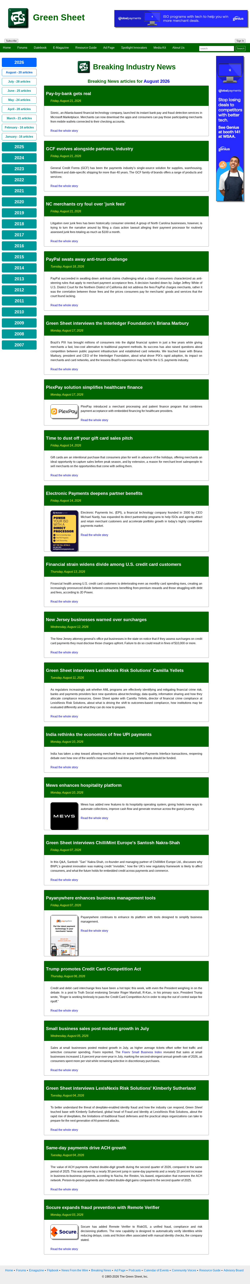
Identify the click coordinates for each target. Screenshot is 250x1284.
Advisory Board (234, 1270)
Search (240, 48)
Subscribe (11, 40)
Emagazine (36, 1270)
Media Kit (160, 47)
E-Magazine (61, 47)
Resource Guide (86, 47)
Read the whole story (64, 130)
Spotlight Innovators (134, 47)
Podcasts (135, 1270)
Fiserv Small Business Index (142, 1052)
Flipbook (52, 1270)
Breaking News (101, 1270)
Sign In (240, 40)
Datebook (40, 47)
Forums (22, 47)
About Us (178, 47)
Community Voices (184, 1270)
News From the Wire (74, 1270)
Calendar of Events (156, 1270)
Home (7, 47)
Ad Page (109, 47)
